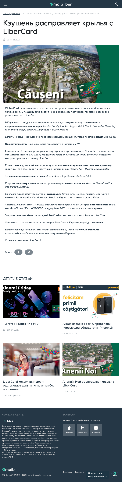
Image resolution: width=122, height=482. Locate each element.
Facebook (67, 472)
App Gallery (96, 432)
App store (69, 432)
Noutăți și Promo (11, 13)
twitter (30, 251)
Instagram (79, 472)
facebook (19, 251)
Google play (82, 432)
